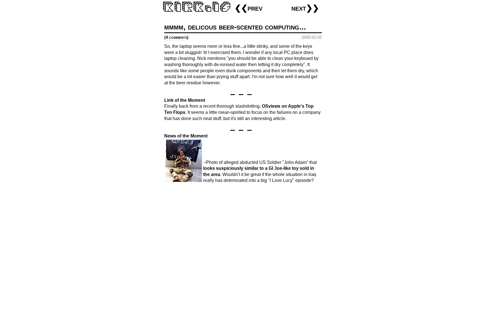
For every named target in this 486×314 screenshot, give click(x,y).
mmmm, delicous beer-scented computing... (235, 26)
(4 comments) (176, 37)
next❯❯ (305, 8)
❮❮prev (248, 8)
